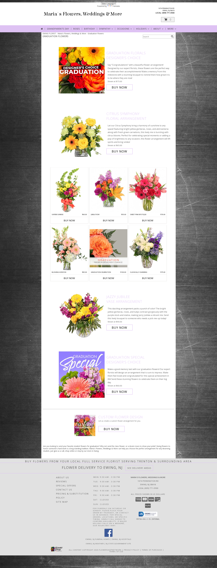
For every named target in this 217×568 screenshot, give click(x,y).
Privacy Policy (131, 550)
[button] (167, 19)
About (157, 28)
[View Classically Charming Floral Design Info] (148, 248)
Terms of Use (116, 551)
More (171, 28)
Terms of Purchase (152, 550)
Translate (116, 6)
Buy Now (119, 87)
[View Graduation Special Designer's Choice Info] (82, 374)
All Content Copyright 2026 (83, 550)
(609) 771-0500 (168, 13)
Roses (76, 28)
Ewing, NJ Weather (95, 543)
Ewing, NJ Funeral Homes (98, 539)
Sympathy (105, 28)
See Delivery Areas (139, 468)
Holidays (141, 28)
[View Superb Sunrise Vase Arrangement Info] (69, 190)
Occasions (123, 28)
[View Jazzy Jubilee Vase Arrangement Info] (82, 312)
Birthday (89, 28)
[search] (172, 36)
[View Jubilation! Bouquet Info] (108, 190)
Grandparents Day (58, 28)
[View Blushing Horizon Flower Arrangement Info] (69, 248)
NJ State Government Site (118, 543)
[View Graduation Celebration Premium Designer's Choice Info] (108, 248)
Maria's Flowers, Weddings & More (83, 14)
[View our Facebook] (108, 536)
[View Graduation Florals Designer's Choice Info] (82, 70)
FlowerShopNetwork (110, 550)
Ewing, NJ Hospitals (121, 539)
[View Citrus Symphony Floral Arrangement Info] (82, 132)
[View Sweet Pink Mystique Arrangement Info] (148, 190)
